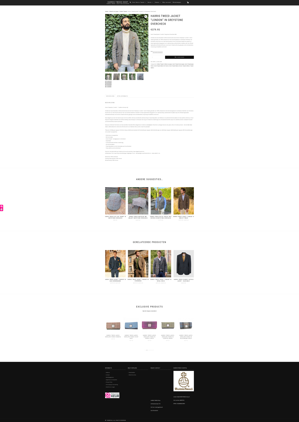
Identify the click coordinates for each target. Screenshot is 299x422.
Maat (152, 51)
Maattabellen (132, 372)
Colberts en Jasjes (113, 11)
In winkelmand (180, 57)
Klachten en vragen (110, 387)
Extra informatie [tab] (122, 96)
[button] (130, 2)
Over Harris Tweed (138, 2)
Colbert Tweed (123, 11)
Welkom (108, 372)
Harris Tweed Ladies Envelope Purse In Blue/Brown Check (185, 337)
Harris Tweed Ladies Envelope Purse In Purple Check (149, 337)
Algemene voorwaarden (111, 379)
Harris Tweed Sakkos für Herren (161, 66)
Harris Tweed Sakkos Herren (175, 66)
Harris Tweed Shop (118, 2)
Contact (108, 375)
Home (106, 11)
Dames (157, 2)
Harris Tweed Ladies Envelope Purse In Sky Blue (131, 337)
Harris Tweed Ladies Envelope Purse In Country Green (167, 337)
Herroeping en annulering (112, 384)
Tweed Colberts (186, 66)
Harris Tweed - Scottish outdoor (118, 3)
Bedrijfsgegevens (110, 377)
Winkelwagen (177, 2)
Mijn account (167, 2)
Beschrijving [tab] (110, 96)
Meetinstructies (132, 375)
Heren (150, 2)
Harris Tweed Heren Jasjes (178, 64)
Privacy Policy (109, 382)
